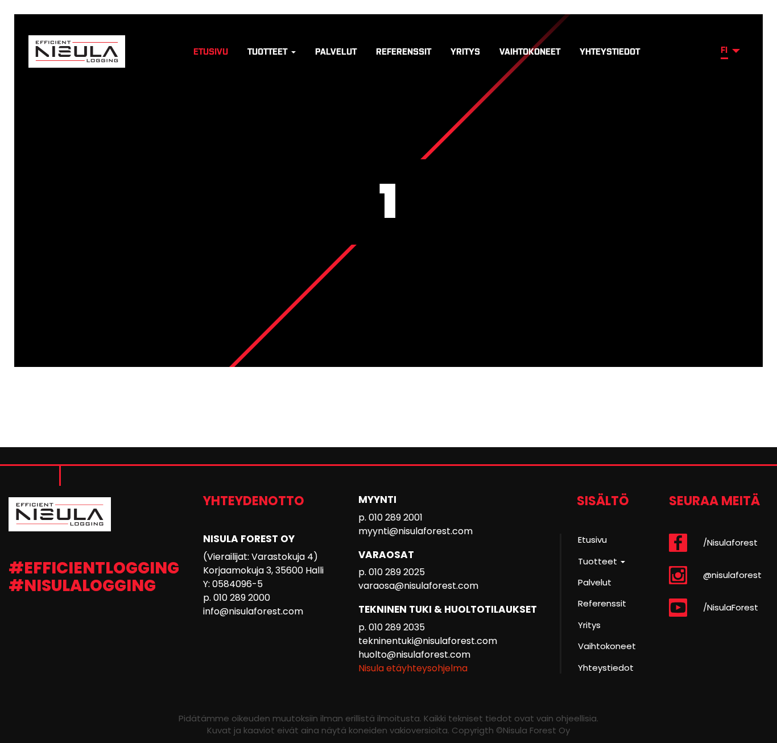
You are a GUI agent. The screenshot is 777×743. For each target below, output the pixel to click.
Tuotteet (268, 51)
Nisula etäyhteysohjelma (413, 668)
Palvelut (336, 51)
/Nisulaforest (730, 542)
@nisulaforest (732, 575)
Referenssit (403, 51)
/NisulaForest (730, 607)
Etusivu (210, 51)
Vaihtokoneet (529, 51)
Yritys (465, 51)
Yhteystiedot (610, 51)
